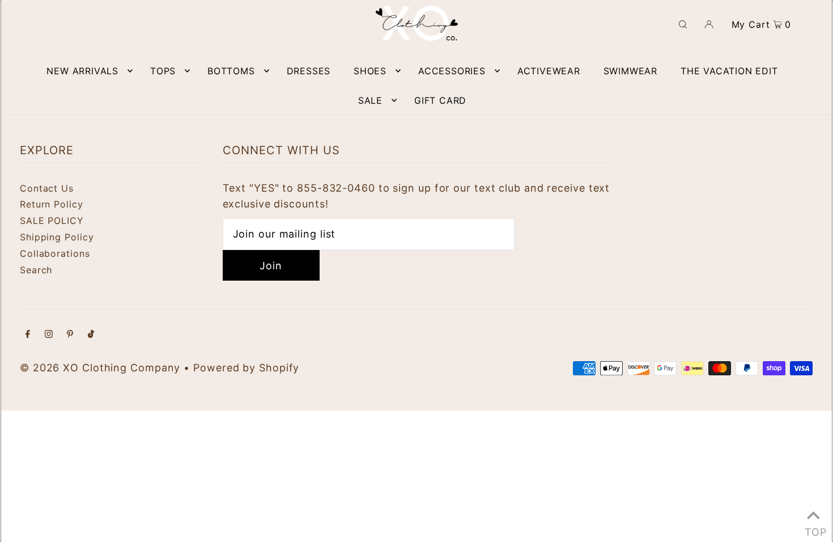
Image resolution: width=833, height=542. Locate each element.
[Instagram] (49, 335)
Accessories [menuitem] (452, 71)
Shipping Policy (57, 237)
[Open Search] (682, 23)
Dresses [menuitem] (309, 71)
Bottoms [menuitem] (231, 71)
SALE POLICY (52, 220)
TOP (813, 528)
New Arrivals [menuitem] (82, 71)
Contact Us (47, 188)
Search (36, 270)
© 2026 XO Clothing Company (100, 368)
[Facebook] (28, 335)
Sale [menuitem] (370, 100)
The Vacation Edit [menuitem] (729, 71)
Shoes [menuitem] (370, 71)
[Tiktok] (91, 335)
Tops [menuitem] (163, 71)
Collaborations (55, 253)
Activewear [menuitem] (548, 71)
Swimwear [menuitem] (630, 71)
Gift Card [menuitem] (440, 100)
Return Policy (51, 204)
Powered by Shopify (246, 368)
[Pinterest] (70, 335)
